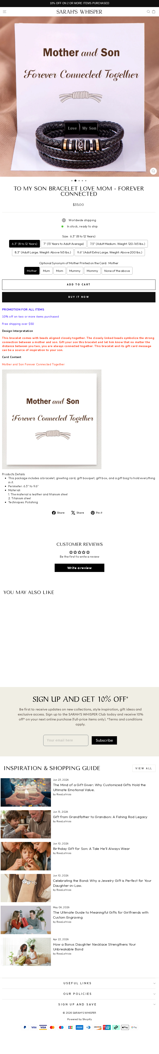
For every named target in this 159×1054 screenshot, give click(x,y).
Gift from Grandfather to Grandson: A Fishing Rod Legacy (100, 817)
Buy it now (78, 297)
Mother (32, 271)
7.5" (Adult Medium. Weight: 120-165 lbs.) (117, 244)
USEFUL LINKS (78, 983)
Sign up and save (77, 1004)
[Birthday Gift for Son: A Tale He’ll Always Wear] (26, 856)
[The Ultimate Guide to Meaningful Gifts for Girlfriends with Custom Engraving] (26, 920)
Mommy (92, 271)
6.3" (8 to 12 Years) (24, 244)
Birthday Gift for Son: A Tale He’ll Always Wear (91, 848)
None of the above (117, 271)
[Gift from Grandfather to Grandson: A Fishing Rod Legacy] (26, 824)
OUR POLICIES (77, 994)
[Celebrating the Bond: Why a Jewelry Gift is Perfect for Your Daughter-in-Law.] (26, 888)
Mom (59, 271)
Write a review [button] (79, 568)
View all (143, 768)
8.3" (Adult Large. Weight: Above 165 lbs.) (43, 252)
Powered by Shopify (79, 1019)
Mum (46, 271)
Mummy (75, 271)
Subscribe (104, 740)
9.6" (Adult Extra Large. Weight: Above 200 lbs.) (109, 252)
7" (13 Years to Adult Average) (63, 244)
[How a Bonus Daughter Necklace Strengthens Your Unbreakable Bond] (26, 952)
